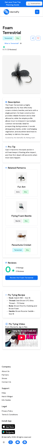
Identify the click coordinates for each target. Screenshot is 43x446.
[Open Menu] (37, 12)
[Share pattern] (33, 38)
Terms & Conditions (10, 414)
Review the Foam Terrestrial (21, 278)
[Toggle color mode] (4, 442)
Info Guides (6, 400)
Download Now (35, 3)
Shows (4, 378)
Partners (5, 375)
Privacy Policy (7, 411)
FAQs (4, 393)
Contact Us (6, 382)
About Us (5, 371)
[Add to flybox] (38, 38)
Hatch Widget (7, 396)
